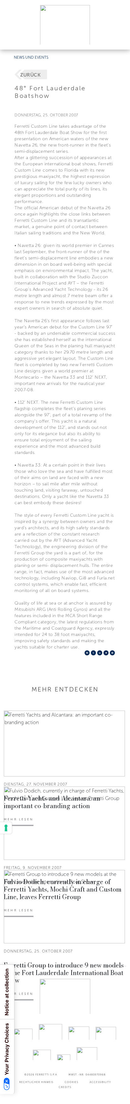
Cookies (71, 1082)
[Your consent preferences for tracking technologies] (6, 828)
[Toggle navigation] (118, 38)
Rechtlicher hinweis (36, 1082)
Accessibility (100, 1082)
